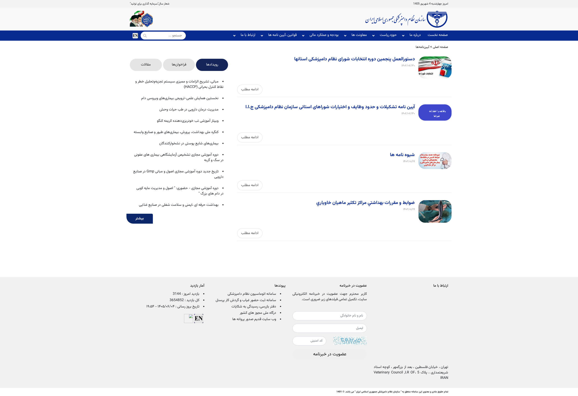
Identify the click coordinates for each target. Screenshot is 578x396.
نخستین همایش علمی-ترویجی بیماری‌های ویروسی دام (180, 98)
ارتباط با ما (248, 35)
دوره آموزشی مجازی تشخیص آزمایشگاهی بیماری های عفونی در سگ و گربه (179, 157)
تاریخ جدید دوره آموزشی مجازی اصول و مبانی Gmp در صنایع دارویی (178, 174)
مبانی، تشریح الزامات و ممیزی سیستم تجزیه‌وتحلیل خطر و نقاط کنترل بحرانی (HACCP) (179, 84)
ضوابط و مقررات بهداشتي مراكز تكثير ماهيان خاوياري (365, 202)
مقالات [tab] (146, 65)
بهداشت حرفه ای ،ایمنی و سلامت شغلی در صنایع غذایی (179, 205)
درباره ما (415, 35)
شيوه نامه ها (402, 155)
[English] (135, 35)
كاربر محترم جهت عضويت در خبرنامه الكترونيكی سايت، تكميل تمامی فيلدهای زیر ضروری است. (329, 296)
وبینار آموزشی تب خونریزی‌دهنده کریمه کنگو (188, 121)
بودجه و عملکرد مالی (324, 35)
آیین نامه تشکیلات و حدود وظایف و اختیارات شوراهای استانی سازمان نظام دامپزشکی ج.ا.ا (330, 107)
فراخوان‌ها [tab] (179, 65)
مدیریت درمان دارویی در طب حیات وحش (189, 109)
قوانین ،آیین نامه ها (282, 35)
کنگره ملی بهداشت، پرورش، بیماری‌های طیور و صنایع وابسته (176, 132)
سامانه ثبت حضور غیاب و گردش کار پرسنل (246, 300)
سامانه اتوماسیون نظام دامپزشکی (252, 294)
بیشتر (139, 218)
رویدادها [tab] (212, 65)
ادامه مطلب (250, 89)
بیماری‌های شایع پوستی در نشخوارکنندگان (189, 143)
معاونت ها (359, 35)
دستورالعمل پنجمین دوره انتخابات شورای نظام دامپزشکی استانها (354, 59)
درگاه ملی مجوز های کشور (258, 313)
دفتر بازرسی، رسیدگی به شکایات (253, 306)
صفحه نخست (438, 35)
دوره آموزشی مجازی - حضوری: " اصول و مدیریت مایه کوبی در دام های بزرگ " (180, 191)
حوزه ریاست (388, 35)
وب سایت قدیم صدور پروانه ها (254, 319)
